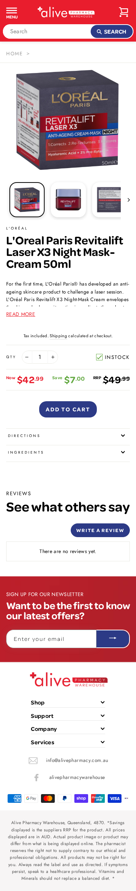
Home (14, 53)
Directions (24, 435)
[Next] (125, 199)
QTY (11, 357)
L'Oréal (17, 228)
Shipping (58, 336)
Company (44, 729)
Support (42, 716)
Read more (20, 314)
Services (42, 742)
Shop (38, 702)
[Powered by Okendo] (24, 532)
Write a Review (100, 530)
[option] (68, 120)
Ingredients (26, 452)
